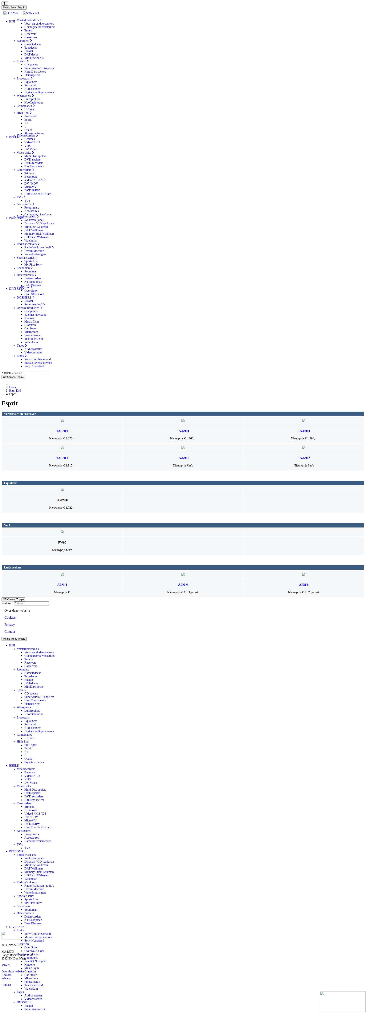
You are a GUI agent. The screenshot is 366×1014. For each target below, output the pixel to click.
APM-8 (304, 584)
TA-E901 (62, 458)
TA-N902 (304, 458)
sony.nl (6, 965)
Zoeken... (7, 372)
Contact (6, 984)
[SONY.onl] (21, 13)
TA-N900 (183, 431)
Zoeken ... (8, 603)
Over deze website (13, 971)
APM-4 (62, 584)
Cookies (6, 974)
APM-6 (183, 584)
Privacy (6, 978)
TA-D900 (304, 431)
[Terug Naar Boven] (5, 4)
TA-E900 (62, 431)
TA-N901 (183, 458)
